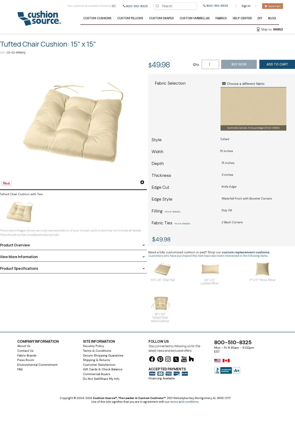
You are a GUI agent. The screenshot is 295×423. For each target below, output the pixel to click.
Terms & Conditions (97, 351)
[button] (269, 30)
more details (173, 211)
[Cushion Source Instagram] (168, 360)
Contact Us (25, 351)
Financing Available (162, 378)
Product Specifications (19, 268)
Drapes (161, 18)
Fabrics (221, 18)
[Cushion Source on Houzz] (191, 359)
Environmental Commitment (37, 365)
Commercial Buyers (96, 374)
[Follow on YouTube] (184, 360)
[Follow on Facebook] (152, 360)
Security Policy (93, 346)
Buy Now (239, 64)
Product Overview (15, 245)
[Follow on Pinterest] (160, 360)
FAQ (20, 369)
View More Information (19, 256)
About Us (23, 346)
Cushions (97, 18)
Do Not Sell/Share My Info (101, 379)
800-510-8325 (137, 6)
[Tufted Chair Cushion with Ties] (73, 122)
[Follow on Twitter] (176, 360)
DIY (260, 18)
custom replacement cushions (246, 252)
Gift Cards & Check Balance (102, 369)
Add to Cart (277, 64)
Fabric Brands (26, 355)
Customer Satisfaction (99, 365)
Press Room (25, 360)
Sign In (246, 6)
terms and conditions (184, 402)
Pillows (130, 18)
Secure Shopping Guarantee (103, 355)
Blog (272, 18)
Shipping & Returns (96, 360)
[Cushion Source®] (39, 23)
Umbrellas (195, 18)
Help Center (242, 18)
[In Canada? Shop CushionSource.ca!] (226, 363)
